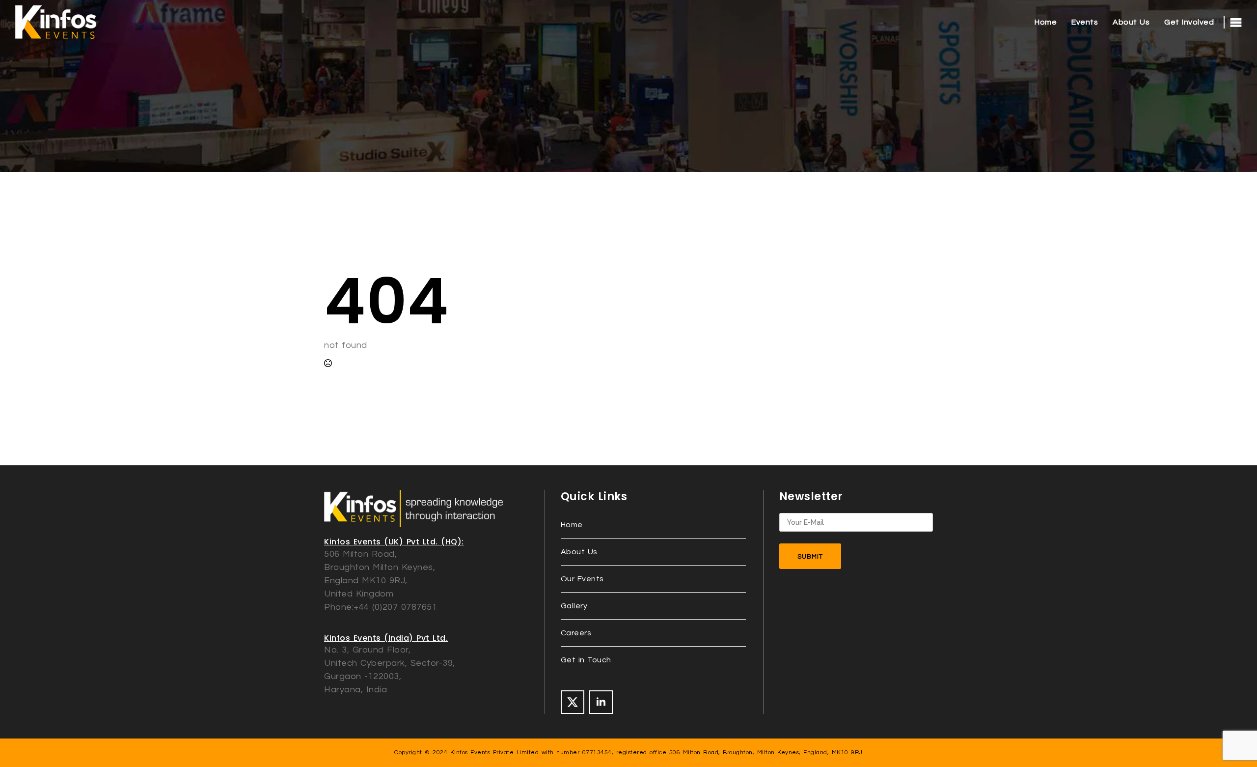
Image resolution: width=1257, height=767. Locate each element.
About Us (1131, 22)
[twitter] (572, 702)
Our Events (582, 579)
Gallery (574, 606)
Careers (576, 633)
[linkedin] (601, 702)
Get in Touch (586, 660)
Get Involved (1189, 22)
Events (1084, 22)
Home (1046, 22)
